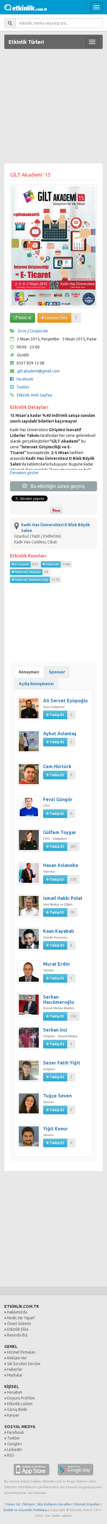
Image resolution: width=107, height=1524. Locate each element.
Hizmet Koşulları (87, 1504)
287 (73, 846)
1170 (55, 579)
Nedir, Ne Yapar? (21, 1318)
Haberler (15, 1369)
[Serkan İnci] (30, 1040)
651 (35, 564)
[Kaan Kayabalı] (30, 941)
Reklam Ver (17, 1358)
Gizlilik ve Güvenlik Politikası (25, 1510)
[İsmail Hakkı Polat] (30, 908)
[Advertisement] (53, 107)
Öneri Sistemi (19, 1323)
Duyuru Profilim (21, 1398)
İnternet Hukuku (27, 572)
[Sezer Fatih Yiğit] (30, 1073)
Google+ (14, 1444)
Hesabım (14, 1392)
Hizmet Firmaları (21, 1352)
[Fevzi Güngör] (30, 810)
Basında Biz (17, 1335)
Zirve (22, 331)
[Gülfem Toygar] (30, 843)
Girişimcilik (39, 331)
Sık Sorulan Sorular (24, 1363)
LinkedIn (14, 1449)
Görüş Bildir (17, 1409)
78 (72, 912)
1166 (66, 564)
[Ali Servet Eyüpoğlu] (30, 711)
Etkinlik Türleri (26, 42)
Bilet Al (24, 318)
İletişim (29, 1504)
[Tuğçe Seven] (30, 1106)
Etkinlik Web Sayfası (34, 395)
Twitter (23, 387)
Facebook (25, 379)
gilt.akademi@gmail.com (38, 371)
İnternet (52, 564)
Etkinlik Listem (20, 1403)
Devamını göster (24, 472)
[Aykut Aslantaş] (30, 744)
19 (46, 572)
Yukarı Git (13, 1504)
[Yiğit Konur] (30, 1139)
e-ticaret (21, 564)
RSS (10, 1455)
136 (73, 1016)
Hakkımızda (17, 1312)
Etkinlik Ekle (18, 1329)
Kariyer (13, 1415)
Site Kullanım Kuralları (54, 1504)
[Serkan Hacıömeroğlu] (30, 1007)
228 (73, 879)
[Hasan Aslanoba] (30, 875)
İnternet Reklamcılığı (31, 579)
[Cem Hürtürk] (30, 777)
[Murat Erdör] (30, 974)
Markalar (15, 1375)
